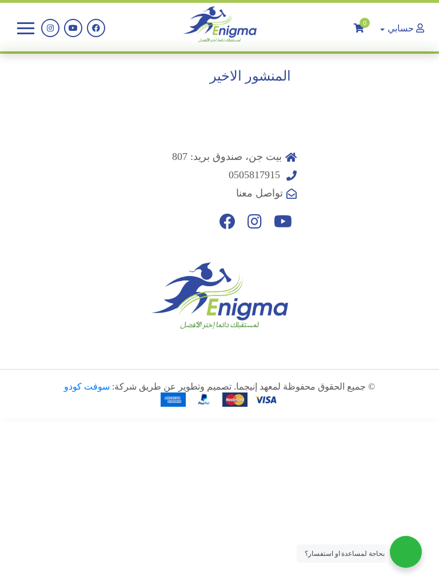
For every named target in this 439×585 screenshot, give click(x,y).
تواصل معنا (259, 193)
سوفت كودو (87, 386)
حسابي (400, 28)
